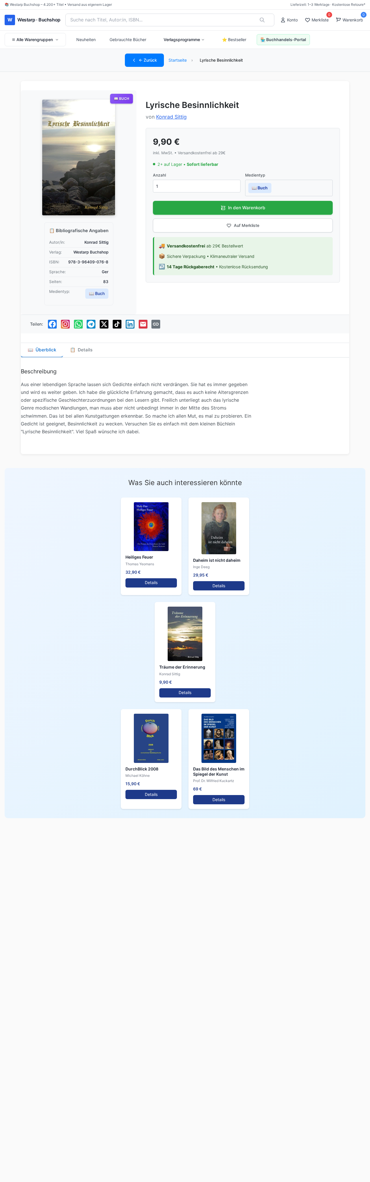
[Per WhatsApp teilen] (78, 324)
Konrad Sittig (171, 117)
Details (151, 582)
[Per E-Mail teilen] (143, 324)
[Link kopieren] (155, 324)
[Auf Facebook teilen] (52, 324)
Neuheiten (86, 39)
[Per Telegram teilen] (91, 324)
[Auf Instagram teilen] (65, 324)
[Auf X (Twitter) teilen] (104, 324)
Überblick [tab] (42, 350)
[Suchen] (262, 20)
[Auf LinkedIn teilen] (130, 324)
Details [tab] (81, 350)
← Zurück (148, 60)
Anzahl (159, 175)
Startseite (178, 60)
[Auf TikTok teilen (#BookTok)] (117, 324)
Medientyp (255, 175)
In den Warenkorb (246, 207)
